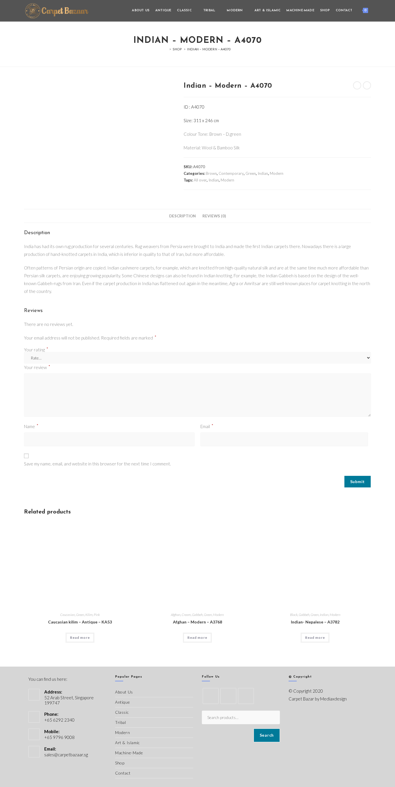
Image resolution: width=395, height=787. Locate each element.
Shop (119, 762)
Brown (211, 173)
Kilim (89, 614)
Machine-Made (129, 752)
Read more (80, 637)
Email (206, 426)
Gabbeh (197, 614)
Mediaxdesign (333, 698)
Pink (97, 614)
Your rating (36, 350)
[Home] (166, 49)
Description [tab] (182, 216)
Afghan (175, 614)
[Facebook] (228, 696)
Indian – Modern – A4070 (208, 49)
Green (251, 173)
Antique (122, 702)
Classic (122, 712)
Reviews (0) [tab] (214, 216)
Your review (37, 367)
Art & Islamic (127, 742)
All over (200, 180)
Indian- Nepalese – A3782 (315, 621)
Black (294, 614)
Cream (186, 614)
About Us (124, 691)
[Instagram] (246, 696)
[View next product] (367, 85)
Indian (263, 173)
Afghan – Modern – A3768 (197, 621)
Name (31, 426)
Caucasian (67, 614)
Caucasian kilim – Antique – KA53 (80, 621)
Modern (276, 173)
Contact (122, 773)
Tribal (120, 722)
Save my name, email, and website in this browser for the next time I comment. (97, 463)
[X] (211, 696)
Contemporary (231, 173)
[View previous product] (357, 85)
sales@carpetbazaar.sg (66, 754)
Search (267, 735)
